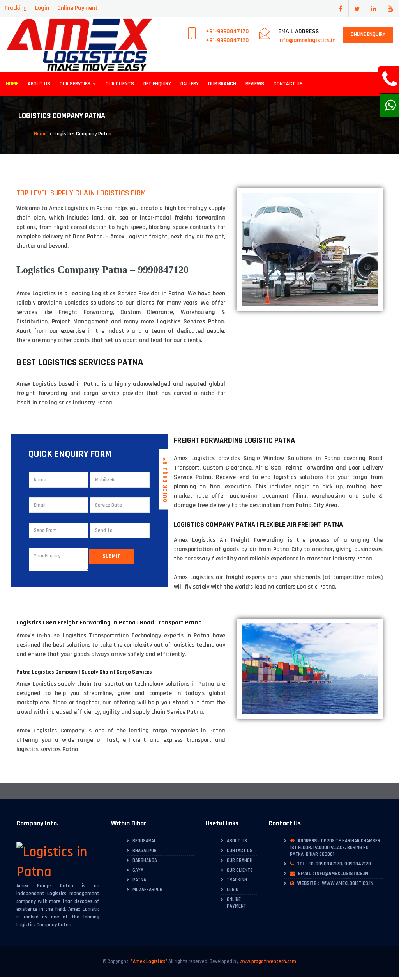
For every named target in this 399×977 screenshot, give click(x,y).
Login (42, 8)
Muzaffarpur (147, 890)
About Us (39, 83)
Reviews (254, 83)
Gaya (137, 870)
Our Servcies (76, 83)
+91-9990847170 (227, 31)
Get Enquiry (157, 83)
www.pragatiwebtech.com (268, 961)
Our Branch (222, 83)
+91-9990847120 (227, 40)
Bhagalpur (144, 851)
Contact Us (288, 83)
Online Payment (77, 8)
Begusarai (143, 841)
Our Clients (120, 83)
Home (12, 83)
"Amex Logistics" (149, 961)
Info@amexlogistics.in (306, 40)
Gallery (189, 83)
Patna (139, 880)
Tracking (15, 8)
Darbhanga (144, 860)
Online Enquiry (368, 34)
